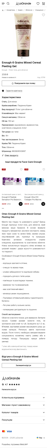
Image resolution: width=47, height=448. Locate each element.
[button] (43, 3)
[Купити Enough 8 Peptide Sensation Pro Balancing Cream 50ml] (21, 204)
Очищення (39, 10)
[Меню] (3, 3)
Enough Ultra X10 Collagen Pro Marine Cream (32, 198)
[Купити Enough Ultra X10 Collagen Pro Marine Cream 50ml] (43, 204)
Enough (4, 70)
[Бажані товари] (38, 3)
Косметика (11, 10)
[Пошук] (8, 3)
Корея (20, 10)
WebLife (23, 444)
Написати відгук (9, 389)
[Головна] (3, 10)
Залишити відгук (23, 365)
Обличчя (29, 10)
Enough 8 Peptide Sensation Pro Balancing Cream (12, 198)
